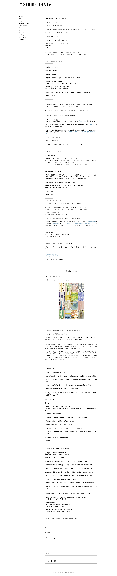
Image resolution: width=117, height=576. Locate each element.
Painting (21, 35)
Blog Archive (23, 26)
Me (20, 19)
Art (46, 530)
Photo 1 (21, 28)
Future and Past (24, 23)
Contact (21, 39)
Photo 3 (21, 32)
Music (46, 528)
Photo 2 (21, 30)
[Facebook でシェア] (46, 538)
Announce (48, 532)
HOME (21, 16)
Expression (22, 37)
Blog (20, 21)
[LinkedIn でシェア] (54, 538)
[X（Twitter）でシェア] (50, 538)
